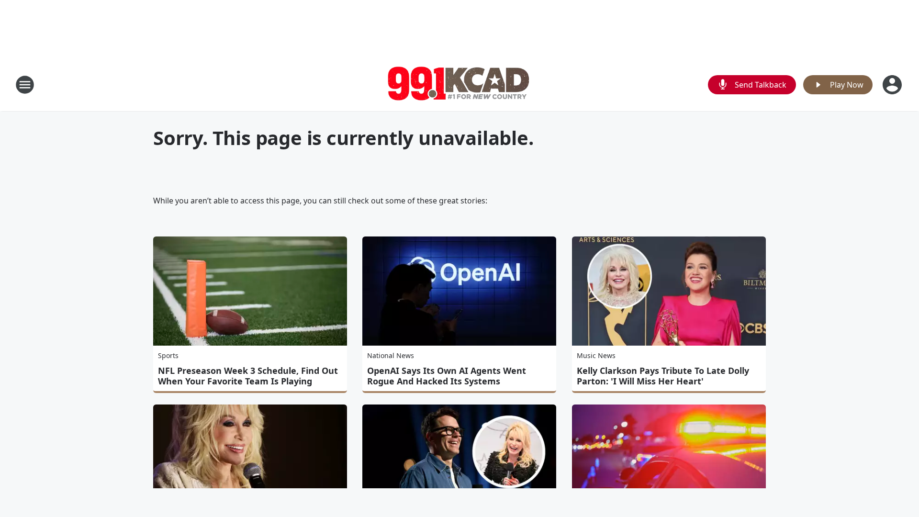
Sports (168, 355)
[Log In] (893, 84)
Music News (596, 355)
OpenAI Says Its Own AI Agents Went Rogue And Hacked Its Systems (446, 375)
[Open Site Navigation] (24, 84)
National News (390, 355)
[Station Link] (459, 84)
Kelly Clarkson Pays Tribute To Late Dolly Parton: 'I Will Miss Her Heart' (663, 375)
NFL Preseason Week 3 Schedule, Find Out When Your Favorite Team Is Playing (248, 375)
